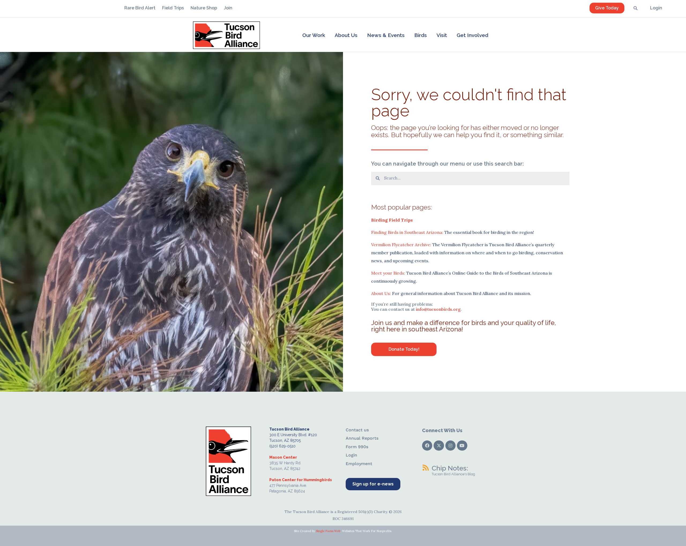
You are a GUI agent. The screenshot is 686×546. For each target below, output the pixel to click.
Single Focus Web (328, 531)
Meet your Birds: (388, 273)
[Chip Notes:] (425, 467)
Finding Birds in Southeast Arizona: (407, 232)
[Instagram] (450, 445)
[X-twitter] (439, 445)
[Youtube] (462, 445)
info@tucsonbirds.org (438, 309)
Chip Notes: (450, 468)
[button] (313, 35)
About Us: (381, 293)
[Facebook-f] (427, 445)
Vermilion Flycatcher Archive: (401, 244)
